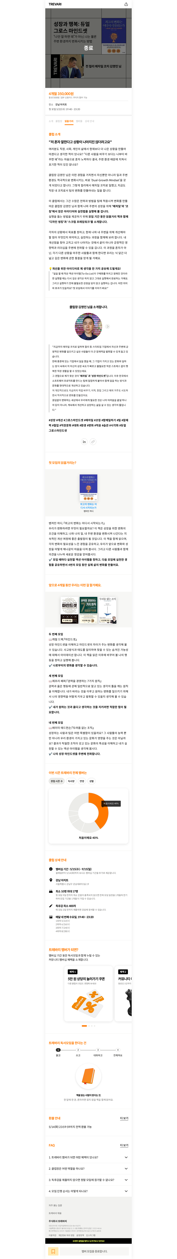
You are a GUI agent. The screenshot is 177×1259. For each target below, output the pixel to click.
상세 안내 (89, 121)
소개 (51, 121)
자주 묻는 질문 (55, 1205)
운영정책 (80, 1235)
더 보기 (124, 1118)
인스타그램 (90, 1235)
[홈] (55, 4)
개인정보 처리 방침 (66, 1235)
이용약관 (52, 1235)
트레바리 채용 (55, 1213)
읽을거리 (69, 121)
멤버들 (79, 121)
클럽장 (58, 121)
